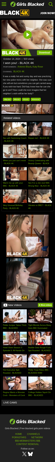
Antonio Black (24, 66)
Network (37, 437)
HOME (18, 434)
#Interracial (35, 99)
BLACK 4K (18, 71)
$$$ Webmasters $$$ (27, 441)
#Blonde (17, 99)
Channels (33, 434)
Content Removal (27, 444)
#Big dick (7, 99)
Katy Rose (38, 66)
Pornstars (19, 437)
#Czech (25, 99)
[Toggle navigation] (4, 4)
